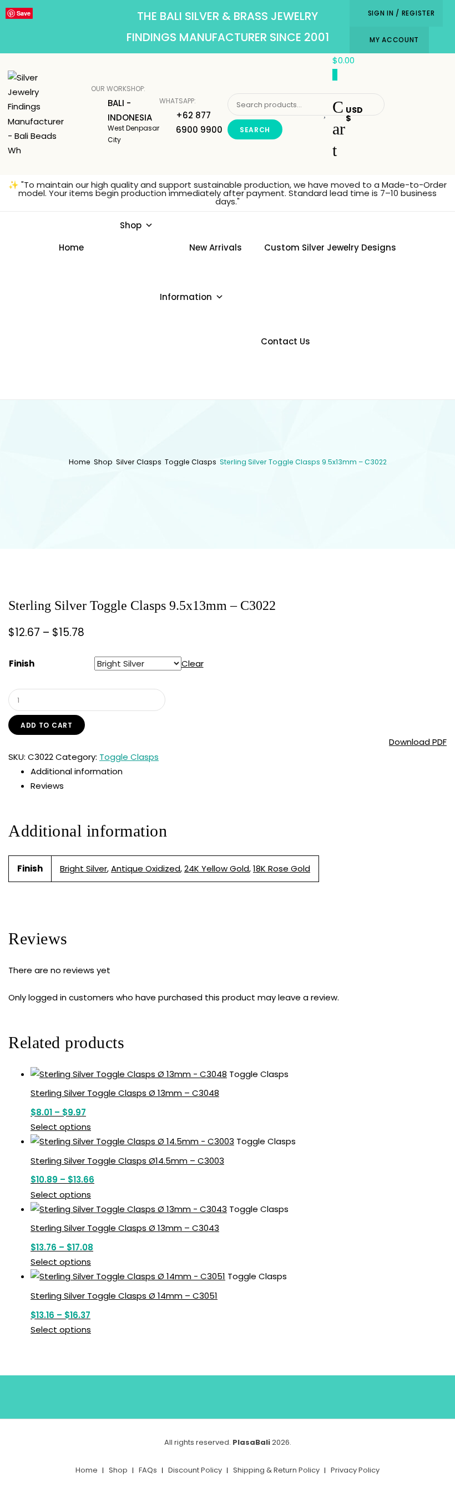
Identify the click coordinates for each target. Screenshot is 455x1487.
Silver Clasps (138, 462)
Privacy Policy (355, 1470)
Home (71, 247)
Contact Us (285, 341)
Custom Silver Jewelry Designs (330, 247)
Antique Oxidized (145, 868)
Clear (192, 663)
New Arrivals (215, 247)
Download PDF (418, 742)
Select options (61, 1127)
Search (255, 129)
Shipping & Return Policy (276, 1470)
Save (24, 13)
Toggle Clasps (190, 462)
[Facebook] (179, 1395)
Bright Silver (83, 868)
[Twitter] (211, 1395)
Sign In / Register (401, 13)
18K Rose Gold (281, 868)
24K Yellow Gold (216, 868)
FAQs (148, 1470)
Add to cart (47, 725)
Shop (130, 225)
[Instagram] (277, 1395)
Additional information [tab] (77, 771)
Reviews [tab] (47, 786)
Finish (21, 663)
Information (186, 297)
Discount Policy (195, 1470)
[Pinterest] (244, 1395)
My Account (394, 39)
